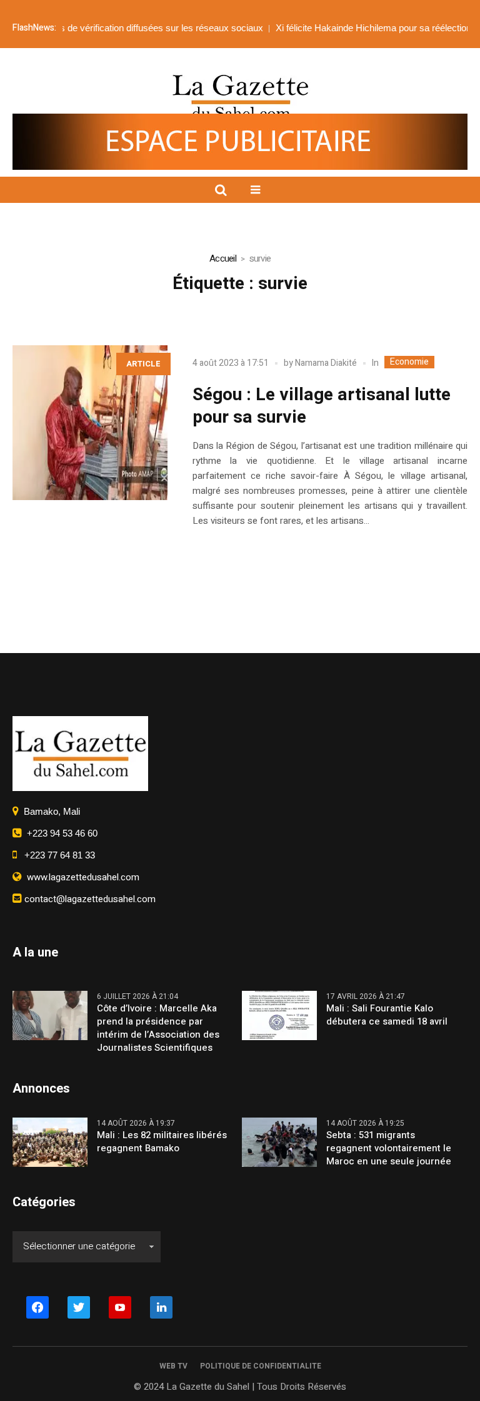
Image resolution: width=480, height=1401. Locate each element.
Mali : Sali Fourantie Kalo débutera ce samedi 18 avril (387, 1015)
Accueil (222, 258)
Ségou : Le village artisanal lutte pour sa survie (321, 406)
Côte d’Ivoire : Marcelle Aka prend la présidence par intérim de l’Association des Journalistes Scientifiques (158, 1028)
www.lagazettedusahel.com (80, 877)
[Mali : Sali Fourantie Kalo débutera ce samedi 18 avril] (279, 1014)
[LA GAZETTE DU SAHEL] (240, 97)
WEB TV (173, 1366)
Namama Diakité (326, 363)
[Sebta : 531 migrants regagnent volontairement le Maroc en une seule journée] (279, 1141)
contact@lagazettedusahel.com (89, 899)
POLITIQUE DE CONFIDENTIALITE (260, 1366)
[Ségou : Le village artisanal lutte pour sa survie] (90, 422)
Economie (409, 362)
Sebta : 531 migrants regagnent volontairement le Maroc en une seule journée (388, 1148)
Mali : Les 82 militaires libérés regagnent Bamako (162, 1142)
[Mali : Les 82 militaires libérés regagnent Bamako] (50, 1141)
